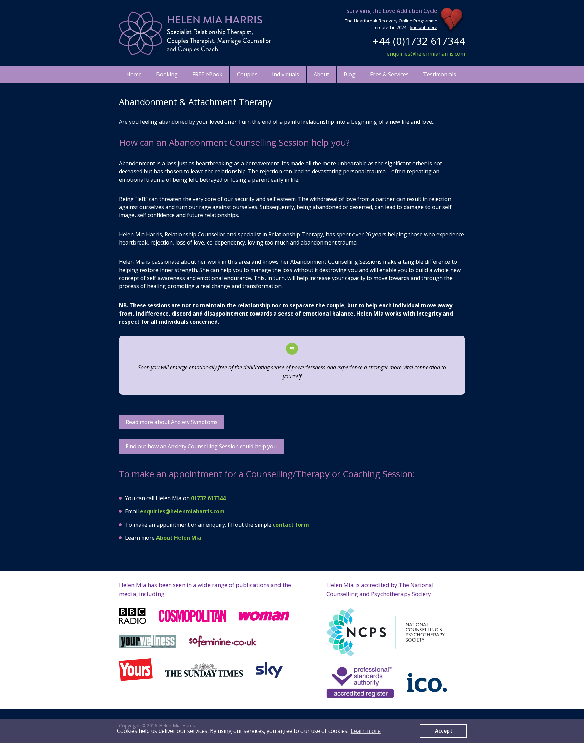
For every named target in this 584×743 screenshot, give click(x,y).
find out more (423, 27)
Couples (247, 74)
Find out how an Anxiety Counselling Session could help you (201, 446)
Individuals (285, 74)
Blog (350, 74)
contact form (291, 524)
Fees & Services (389, 74)
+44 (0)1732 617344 (419, 41)
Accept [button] (443, 730)
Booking (167, 74)
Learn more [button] (366, 731)
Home (134, 74)
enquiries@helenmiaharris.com (426, 53)
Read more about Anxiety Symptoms (172, 422)
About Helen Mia (178, 537)
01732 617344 (208, 498)
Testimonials (439, 74)
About (321, 74)
